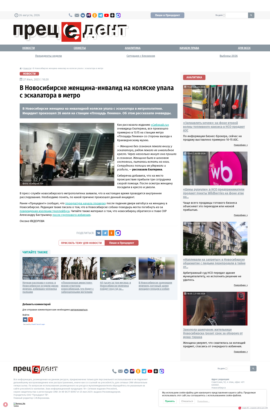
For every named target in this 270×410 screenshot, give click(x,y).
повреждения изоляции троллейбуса (45, 211)
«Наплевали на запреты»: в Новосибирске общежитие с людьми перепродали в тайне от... (214, 263)
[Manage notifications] (5, 404)
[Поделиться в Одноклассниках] (111, 233)
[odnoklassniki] (94, 15)
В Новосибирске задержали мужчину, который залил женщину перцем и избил (155, 285)
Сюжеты (80, 48)
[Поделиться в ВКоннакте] (98, 233)
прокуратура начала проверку (85, 203)
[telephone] (114, 371)
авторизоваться (78, 309)
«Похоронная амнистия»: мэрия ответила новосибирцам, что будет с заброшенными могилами (77, 287)
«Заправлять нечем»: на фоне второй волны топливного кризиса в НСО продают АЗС (214, 126)
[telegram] (100, 15)
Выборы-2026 (229, 56)
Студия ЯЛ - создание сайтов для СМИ (255, 408)
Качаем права (189, 48)
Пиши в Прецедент (167, 15)
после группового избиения (71, 215)
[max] (118, 15)
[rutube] (88, 15)
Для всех (244, 48)
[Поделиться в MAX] (118, 233)
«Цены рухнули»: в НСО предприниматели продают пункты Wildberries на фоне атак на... (213, 193)
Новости (28, 48)
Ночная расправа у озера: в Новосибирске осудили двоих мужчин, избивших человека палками (40, 287)
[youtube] (106, 15)
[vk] (83, 15)
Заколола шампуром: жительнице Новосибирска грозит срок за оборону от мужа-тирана (213, 333)
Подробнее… (203, 401)
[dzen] (112, 15)
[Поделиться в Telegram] (105, 233)
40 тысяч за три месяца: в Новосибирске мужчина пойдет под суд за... (115, 285)
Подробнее (240, 145)
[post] (77, 15)
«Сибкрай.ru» (160, 124)
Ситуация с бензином (141, 56)
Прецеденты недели (48, 56)
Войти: (26, 315)
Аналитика (132, 48)
